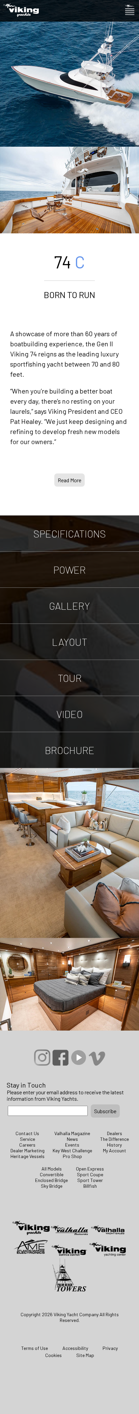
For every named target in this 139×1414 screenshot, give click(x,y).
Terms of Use (34, 1348)
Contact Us (27, 1133)
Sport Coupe (90, 1174)
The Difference (114, 1139)
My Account (114, 1150)
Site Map (85, 1355)
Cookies (53, 1355)
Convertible (51, 1174)
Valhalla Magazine (72, 1133)
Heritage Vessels (27, 1156)
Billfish (90, 1186)
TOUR (70, 678)
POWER (69, 570)
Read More (69, 480)
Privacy (110, 1348)
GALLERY (69, 606)
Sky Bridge (51, 1186)
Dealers (114, 1133)
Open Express (90, 1169)
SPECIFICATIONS (69, 533)
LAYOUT (69, 642)
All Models (51, 1169)
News (72, 1139)
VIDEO (69, 714)
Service (27, 1139)
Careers (27, 1145)
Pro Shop (72, 1156)
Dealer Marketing (27, 1150)
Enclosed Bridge (51, 1180)
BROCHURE (69, 750)
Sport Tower (90, 1180)
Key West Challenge (72, 1150)
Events (72, 1145)
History (114, 1145)
